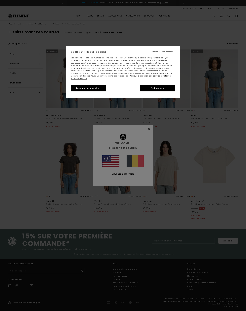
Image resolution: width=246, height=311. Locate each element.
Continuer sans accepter (163, 52)
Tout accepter (158, 88)
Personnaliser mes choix (88, 88)
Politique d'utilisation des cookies (145, 76)
